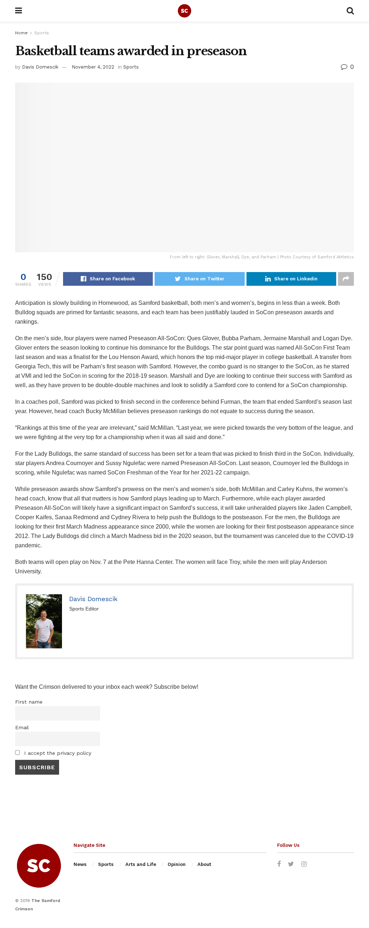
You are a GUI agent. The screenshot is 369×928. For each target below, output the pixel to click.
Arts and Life (140, 864)
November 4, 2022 (93, 67)
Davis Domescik (40, 67)
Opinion (177, 864)
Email (22, 727)
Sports (41, 32)
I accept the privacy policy (56, 753)
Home (21, 32)
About (204, 864)
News (80, 864)
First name (29, 702)
